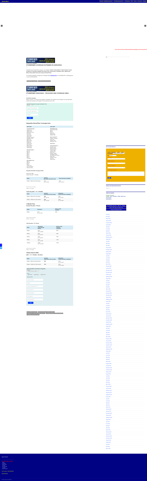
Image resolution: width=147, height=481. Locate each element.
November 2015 (109, 438)
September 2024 (109, 237)
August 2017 (108, 396)
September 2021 (109, 299)
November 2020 (109, 320)
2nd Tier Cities (29, 63)
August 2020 (108, 326)
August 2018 (108, 373)
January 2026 (108, 220)
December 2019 (109, 342)
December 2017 (109, 390)
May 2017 (108, 402)
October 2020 (108, 322)
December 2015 (109, 436)
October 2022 (108, 274)
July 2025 (108, 226)
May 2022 (108, 284)
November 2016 (109, 413)
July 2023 (108, 255)
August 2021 (108, 301)
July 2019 (108, 353)
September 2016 (109, 417)
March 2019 (108, 361)
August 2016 (108, 419)
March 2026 (108, 218)
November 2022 (109, 272)
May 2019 (108, 357)
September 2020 (109, 324)
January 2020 (108, 340)
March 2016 (108, 429)
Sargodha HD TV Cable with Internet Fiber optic (36, 313)
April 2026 (108, 216)
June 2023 (108, 257)
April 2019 (108, 359)
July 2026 (108, 214)
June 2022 (108, 282)
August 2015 (108, 442)
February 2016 (108, 431)
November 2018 (109, 369)
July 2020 (108, 328)
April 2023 (108, 262)
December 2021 (109, 293)
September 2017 (109, 394)
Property (144, 1)
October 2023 (108, 251)
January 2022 (108, 291)
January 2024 (108, 247)
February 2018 (108, 386)
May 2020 (108, 332)
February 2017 (108, 409)
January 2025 (108, 235)
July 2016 (108, 421)
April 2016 (108, 427)
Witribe (3, 462)
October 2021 (108, 297)
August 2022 (108, 278)
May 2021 (108, 307)
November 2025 (109, 222)
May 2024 (108, 243)
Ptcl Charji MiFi (4, 466)
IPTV (132, 1)
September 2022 (109, 276)
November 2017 (109, 392)
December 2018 (109, 367)
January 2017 (108, 411)
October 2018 (108, 371)
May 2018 (108, 380)
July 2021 (108, 303)
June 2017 (108, 400)
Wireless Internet (108, 1)
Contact (140, 1)
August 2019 (108, 351)
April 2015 (108, 446)
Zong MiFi (3, 467)
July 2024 (108, 241)
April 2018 (108, 382)
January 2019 (108, 365)
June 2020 (108, 330)
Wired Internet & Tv (119, 1)
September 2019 (109, 349)
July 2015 (108, 444)
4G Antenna (127, 1)
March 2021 (108, 311)
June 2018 (108, 378)
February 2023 (108, 266)
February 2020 (108, 338)
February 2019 (108, 363)
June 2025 (108, 228)
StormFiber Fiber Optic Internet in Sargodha (54, 313)
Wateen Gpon (4, 464)
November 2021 (109, 295)
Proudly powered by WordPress (7, 479)
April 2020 (108, 334)
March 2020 (108, 336)
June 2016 (108, 423)
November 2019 (109, 344)
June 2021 (108, 305)
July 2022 (108, 280)
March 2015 (108, 448)
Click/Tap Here (53, 75)
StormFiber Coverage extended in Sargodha (44, 65)
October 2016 (108, 415)
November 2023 (109, 249)
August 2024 (108, 239)
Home (101, 1)
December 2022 (109, 270)
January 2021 (108, 315)
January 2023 (108, 268)
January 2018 (108, 388)
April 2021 (108, 309)
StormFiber (34, 63)
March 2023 (108, 264)
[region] (73, 26)
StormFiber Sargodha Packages (33, 314)
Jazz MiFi (3, 465)
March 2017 (108, 407)
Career (135, 1)
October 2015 (108, 440)
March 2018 (108, 384)
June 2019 (108, 355)
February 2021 (108, 313)
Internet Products (5, 468)
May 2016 (108, 425)
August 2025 (108, 224)
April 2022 (108, 286)
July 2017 (108, 398)
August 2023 (108, 253)
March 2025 (108, 233)
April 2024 (108, 245)
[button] (2, 26)
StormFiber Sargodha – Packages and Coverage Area (47, 93)
